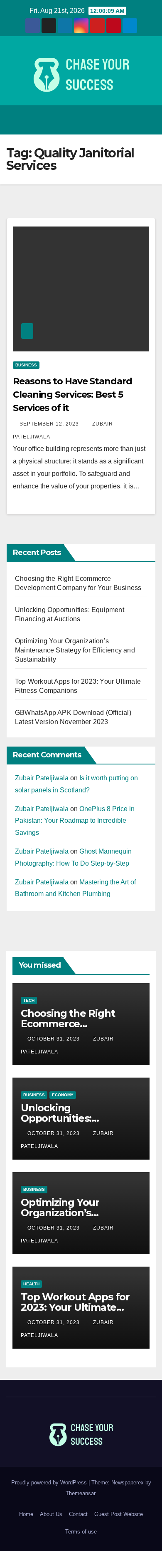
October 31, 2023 (54, 1039)
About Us (51, 1514)
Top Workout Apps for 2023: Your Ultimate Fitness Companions (75, 1307)
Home (26, 1514)
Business (26, 365)
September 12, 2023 (50, 424)
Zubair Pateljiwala (42, 778)
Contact (78, 1514)
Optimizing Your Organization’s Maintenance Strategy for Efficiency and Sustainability (75, 650)
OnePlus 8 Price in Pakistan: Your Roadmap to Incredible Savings (75, 820)
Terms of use (81, 1532)
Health (31, 1284)
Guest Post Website (118, 1514)
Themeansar (80, 1493)
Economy (63, 1095)
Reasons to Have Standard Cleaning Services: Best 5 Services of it (72, 394)
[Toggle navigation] (147, 120)
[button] (129, 119)
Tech (28, 1000)
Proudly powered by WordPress (49, 1482)
